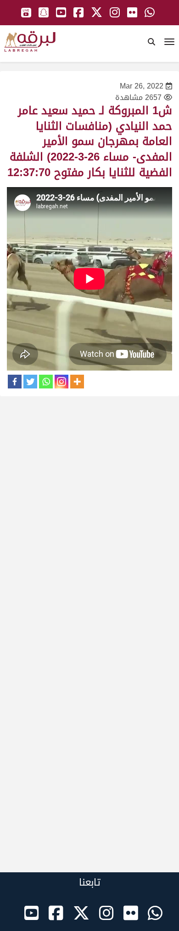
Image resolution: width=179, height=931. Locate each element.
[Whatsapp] (46, 381)
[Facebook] (15, 381)
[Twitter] (30, 381)
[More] (77, 381)
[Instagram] (61, 381)
